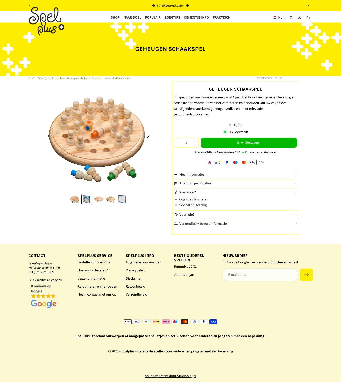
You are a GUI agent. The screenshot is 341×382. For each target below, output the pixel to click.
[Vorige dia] (29, 5)
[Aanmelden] (306, 275)
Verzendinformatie (91, 278)
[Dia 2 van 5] (87, 199)
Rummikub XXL (185, 266)
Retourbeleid (135, 286)
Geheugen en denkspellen (51, 78)
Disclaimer (133, 278)
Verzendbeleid (136, 294)
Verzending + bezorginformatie (203, 223)
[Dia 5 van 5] (122, 199)
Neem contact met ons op (97, 294)
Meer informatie (191, 174)
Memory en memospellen (117, 78)
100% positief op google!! (45, 280)
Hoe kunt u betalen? (93, 270)
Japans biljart (184, 274)
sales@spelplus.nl (40, 263)
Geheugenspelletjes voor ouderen (84, 78)
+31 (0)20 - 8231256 (41, 272)
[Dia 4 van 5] (110, 199)
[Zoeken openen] (291, 17)
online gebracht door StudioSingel (170, 376)
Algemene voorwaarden (143, 262)
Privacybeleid (136, 270)
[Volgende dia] (308, 5)
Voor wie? (186, 214)
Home (31, 78)
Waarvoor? (187, 192)
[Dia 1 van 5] (75, 199)
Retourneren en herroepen (97, 286)
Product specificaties (195, 183)
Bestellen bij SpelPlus (94, 262)
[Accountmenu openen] (299, 17)
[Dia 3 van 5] (99, 199)
